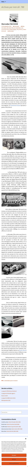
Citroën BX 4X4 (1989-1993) (12, 431)
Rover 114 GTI (4, 395)
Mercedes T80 (10, 28)
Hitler (23, 26)
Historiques (16, 26)
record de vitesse (5, 29)
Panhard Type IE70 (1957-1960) (14, 426)
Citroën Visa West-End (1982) (13, 424)
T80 (17, 29)
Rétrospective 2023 (5, 400)
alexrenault (11, 31)
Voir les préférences (14, 463)
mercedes (3, 28)
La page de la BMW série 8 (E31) (8, 398)
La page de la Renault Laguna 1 (8, 393)
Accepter (14, 455)
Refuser (14, 459)
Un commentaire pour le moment (10, 380)
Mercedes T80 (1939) (9, 24)
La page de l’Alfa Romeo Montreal (8, 391)
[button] (26, 438)
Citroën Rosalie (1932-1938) (14, 422)
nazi (22, 28)
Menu (2, 1)
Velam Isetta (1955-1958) (16, 429)
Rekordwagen (13, 29)
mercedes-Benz (17, 28)
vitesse (20, 29)
